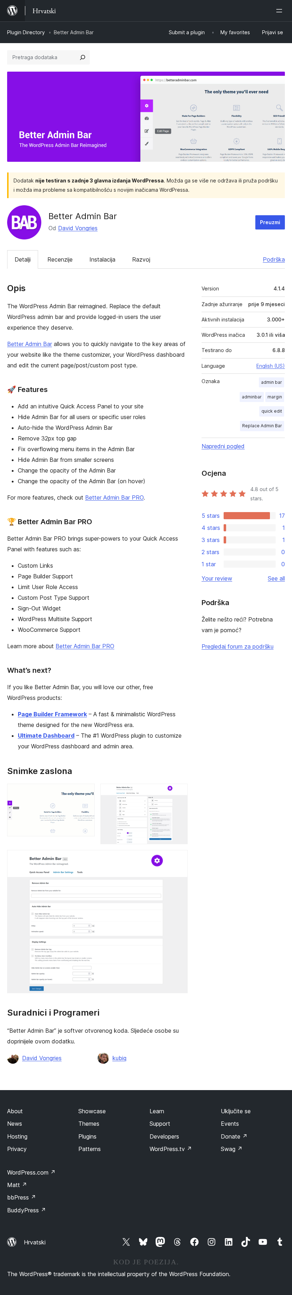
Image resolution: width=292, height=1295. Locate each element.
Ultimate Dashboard (46, 735)
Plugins (87, 1136)
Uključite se (236, 1111)
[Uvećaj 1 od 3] (85, 793)
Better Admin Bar (29, 343)
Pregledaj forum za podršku (237, 646)
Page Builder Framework (52, 714)
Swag (232, 1148)
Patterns (89, 1148)
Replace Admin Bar (262, 425)
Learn (157, 1111)
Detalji (23, 259)
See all (276, 578)
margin (274, 396)
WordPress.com (31, 1172)
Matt (17, 1184)
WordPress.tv (171, 1148)
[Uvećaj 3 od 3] (178, 859)
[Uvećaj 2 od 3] (178, 793)
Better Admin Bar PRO (114, 497)
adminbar (252, 396)
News (14, 1123)
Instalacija (102, 259)
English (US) (270, 366)
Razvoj (141, 259)
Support (160, 1123)
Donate (234, 1136)
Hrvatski (35, 1242)
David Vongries (78, 228)
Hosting (17, 1136)
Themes (88, 1123)
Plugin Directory (26, 32)
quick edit (271, 411)
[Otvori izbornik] (280, 10)
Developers (164, 1136)
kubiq (119, 1058)
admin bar (271, 382)
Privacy (17, 1148)
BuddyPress (26, 1210)
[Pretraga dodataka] (82, 57)
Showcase (92, 1111)
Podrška (274, 259)
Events (230, 1123)
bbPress (21, 1197)
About (15, 1111)
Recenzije (60, 259)
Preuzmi (270, 222)
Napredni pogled (223, 446)
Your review (217, 578)
